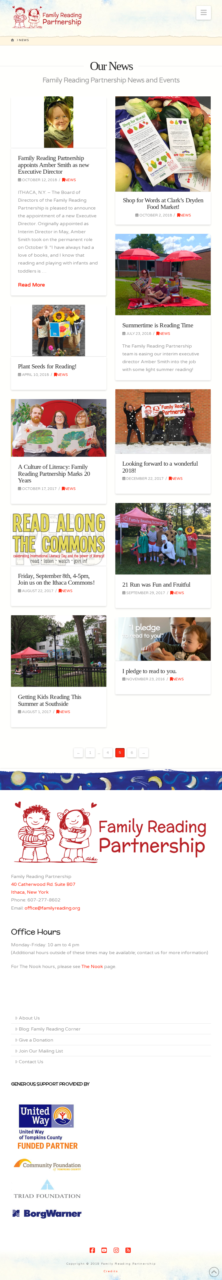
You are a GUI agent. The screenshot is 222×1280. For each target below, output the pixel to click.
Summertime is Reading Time (157, 325)
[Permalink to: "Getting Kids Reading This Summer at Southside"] (58, 651)
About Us (29, 1018)
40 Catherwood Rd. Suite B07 (43, 884)
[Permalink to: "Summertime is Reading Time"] (162, 274)
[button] (203, 13)
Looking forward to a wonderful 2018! (159, 467)
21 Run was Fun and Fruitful (156, 584)
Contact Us (31, 1062)
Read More (31, 285)
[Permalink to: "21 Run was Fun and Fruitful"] (162, 538)
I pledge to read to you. (149, 671)
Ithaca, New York (30, 892)
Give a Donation (36, 1040)
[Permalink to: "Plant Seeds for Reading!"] (58, 330)
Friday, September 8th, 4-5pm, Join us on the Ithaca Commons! (56, 579)
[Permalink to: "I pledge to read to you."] (162, 639)
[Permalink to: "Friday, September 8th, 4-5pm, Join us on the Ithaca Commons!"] (58, 539)
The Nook (92, 966)
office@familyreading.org (52, 908)
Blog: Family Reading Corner (50, 1029)
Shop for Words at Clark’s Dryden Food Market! (163, 204)
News (70, 180)
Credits (111, 1271)
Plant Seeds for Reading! (47, 366)
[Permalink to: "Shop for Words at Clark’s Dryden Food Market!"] (162, 144)
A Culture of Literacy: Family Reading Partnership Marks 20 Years (54, 473)
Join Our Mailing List (41, 1051)
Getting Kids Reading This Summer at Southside (49, 700)
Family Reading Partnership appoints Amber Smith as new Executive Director (53, 164)
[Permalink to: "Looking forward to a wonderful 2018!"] (162, 421)
